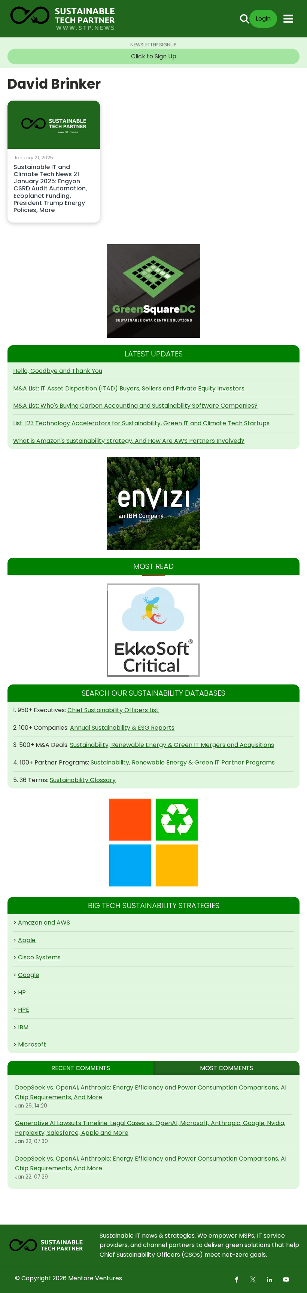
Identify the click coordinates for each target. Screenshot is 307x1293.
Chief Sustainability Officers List (113, 710)
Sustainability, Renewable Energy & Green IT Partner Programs (183, 762)
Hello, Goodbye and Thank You (57, 371)
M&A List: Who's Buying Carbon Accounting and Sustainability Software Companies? (135, 405)
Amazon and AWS (44, 922)
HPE (23, 1009)
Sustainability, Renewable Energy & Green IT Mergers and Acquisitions (172, 745)
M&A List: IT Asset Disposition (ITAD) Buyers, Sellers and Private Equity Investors (128, 388)
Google (28, 975)
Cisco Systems (39, 957)
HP (22, 992)
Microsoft (32, 1044)
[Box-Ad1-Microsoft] (153, 842)
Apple (27, 940)
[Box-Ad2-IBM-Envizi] (153, 503)
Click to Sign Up (153, 56)
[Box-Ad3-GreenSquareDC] (153, 291)
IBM (23, 1027)
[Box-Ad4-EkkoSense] (153, 630)
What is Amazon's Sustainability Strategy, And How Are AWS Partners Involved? (128, 440)
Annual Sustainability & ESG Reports (122, 727)
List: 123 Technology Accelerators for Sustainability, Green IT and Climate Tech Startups (141, 423)
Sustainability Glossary (83, 780)
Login (263, 18)
